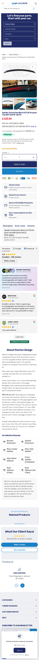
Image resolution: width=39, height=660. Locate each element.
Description (8, 226)
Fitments (31, 226)
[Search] (34, 8)
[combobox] (19, 8)
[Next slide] (22, 585)
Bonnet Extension (11, 442)
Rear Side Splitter (29, 450)
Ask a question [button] (19, 550)
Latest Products (14, 54)
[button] (3, 3)
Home (4, 54)
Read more (20, 143)
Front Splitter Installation (30, 459)
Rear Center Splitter (12, 450)
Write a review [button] (9, 261)
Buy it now (19, 171)
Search (7, 43)
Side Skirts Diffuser (11, 459)
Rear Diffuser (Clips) (10, 470)
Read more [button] (6, 288)
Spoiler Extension (29, 442)
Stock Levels (20, 226)
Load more (19, 337)
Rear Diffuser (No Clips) (30, 470)
